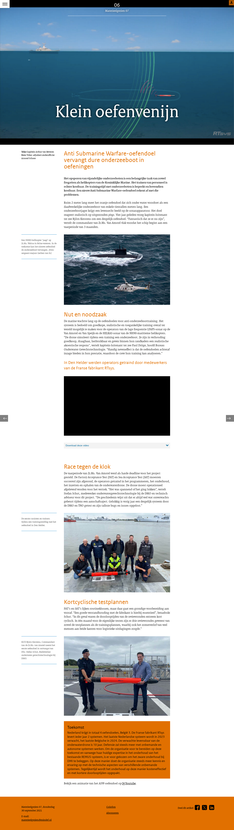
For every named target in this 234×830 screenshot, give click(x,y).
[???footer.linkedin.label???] (211, 807)
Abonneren (112, 812)
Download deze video (77, 445)
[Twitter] (204, 807)
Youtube (130, 783)
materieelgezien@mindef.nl (36, 819)
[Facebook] (197, 807)
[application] (117, 406)
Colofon (111, 806)
